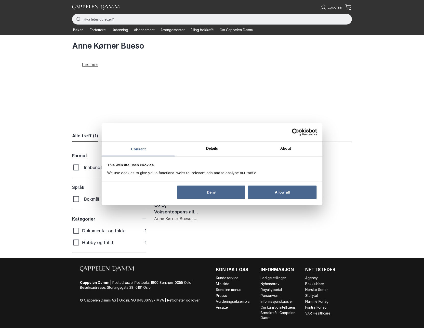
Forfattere (98, 30)
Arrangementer (172, 30)
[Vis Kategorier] (140, 219)
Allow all (282, 192)
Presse (221, 295)
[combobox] (212, 19)
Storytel (311, 295)
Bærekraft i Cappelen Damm (278, 315)
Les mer (90, 64)
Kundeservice (227, 278)
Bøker (78, 30)
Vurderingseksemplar (233, 301)
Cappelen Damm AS (100, 300)
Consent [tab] (138, 149)
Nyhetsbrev (270, 284)
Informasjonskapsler (277, 301)
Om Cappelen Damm (236, 30)
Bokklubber (314, 284)
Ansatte (222, 307)
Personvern (270, 295)
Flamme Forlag (317, 301)
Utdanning (120, 30)
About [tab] (285, 148)
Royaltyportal (271, 290)
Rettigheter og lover (183, 300)
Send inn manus (228, 290)
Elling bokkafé (202, 30)
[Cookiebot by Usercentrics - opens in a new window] (295, 132)
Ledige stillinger (273, 278)
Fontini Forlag (316, 307)
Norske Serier (316, 290)
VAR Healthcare (318, 313)
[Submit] (78, 19)
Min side (222, 284)
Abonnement (144, 30)
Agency (311, 278)
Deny (211, 192)
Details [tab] (212, 148)
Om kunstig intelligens (278, 307)
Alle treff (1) (85, 135)
